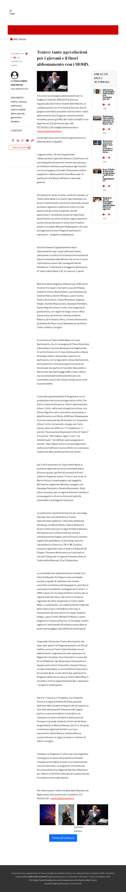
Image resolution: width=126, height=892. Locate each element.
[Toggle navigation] (14, 30)
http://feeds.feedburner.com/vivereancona (53, 880)
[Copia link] (30, 140)
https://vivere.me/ (20, 147)
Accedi (48, 883)
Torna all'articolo (63, 838)
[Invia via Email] (26, 140)
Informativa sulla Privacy (85, 880)
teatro (14, 101)
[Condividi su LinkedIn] (16, 140)
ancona (22, 101)
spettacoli (16, 105)
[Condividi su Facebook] (12, 140)
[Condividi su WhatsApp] (21, 140)
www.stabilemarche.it (49, 131)
